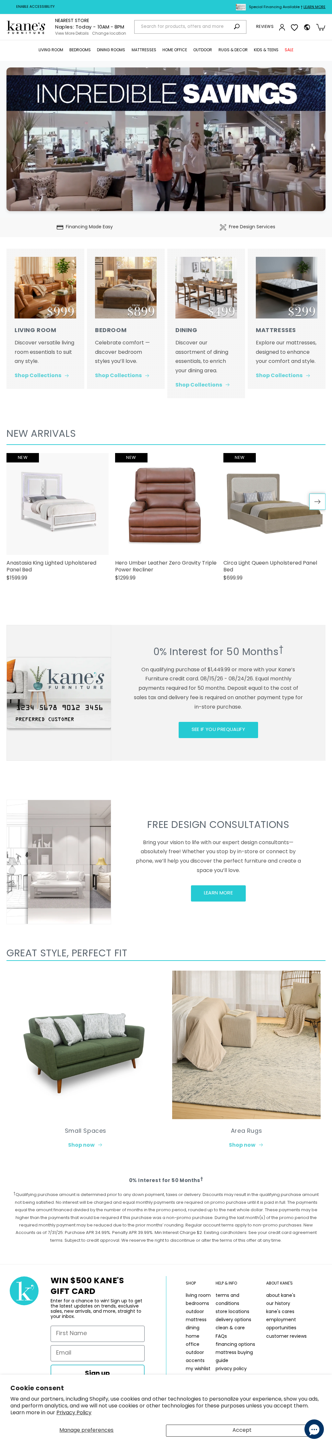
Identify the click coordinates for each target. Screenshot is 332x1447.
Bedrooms (80, 50)
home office (192, 1340)
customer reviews (286, 1336)
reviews (265, 27)
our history (278, 1303)
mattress (196, 1320)
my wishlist (198, 1369)
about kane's (280, 1295)
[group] (57, 520)
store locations (232, 1311)
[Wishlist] (294, 27)
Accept (242, 1430)
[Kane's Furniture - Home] (25, 27)
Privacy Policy (73, 1413)
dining (192, 1328)
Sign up (97, 1373)
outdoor (195, 1311)
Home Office (174, 50)
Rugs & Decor (233, 50)
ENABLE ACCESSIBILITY (35, 7)
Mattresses (144, 50)
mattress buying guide (234, 1356)
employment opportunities (281, 1324)
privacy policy (231, 1369)
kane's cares (280, 1311)
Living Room (51, 50)
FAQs (221, 1336)
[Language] (307, 27)
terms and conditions (227, 1299)
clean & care (230, 1328)
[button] (51, 50)
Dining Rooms (111, 50)
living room (198, 1295)
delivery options (233, 1320)
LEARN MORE (218, 893)
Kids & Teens (266, 50)
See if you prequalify (218, 729)
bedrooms (197, 1303)
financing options (235, 1344)
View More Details (72, 33)
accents (195, 1360)
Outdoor (202, 50)
